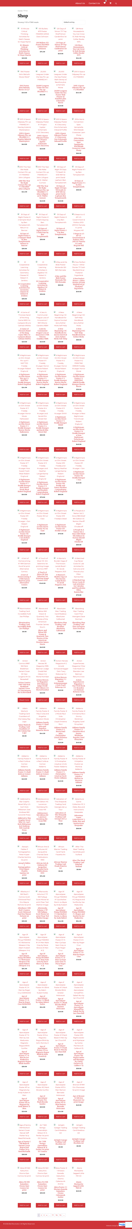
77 (53, 1215)
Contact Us (94, 3)
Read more (24, 700)
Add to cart (24, 63)
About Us (80, 3)
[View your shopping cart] (110, 3)
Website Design (111, 1225)
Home (20, 11)
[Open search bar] (116, 3)
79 (60, 1215)
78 (56, 1215)
